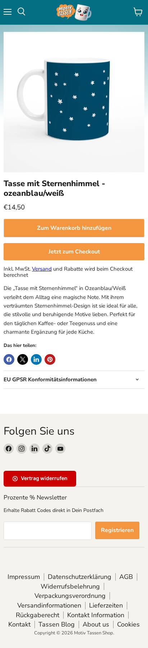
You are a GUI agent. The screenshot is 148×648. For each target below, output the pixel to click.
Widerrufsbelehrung (70, 586)
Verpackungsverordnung (70, 595)
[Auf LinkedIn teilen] (36, 359)
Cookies (128, 624)
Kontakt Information (95, 615)
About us (96, 624)
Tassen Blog (56, 624)
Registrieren (117, 530)
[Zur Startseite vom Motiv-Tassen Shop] (74, 12)
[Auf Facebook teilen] (9, 359)
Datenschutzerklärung (79, 576)
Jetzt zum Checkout (74, 252)
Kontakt (19, 624)
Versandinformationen (49, 605)
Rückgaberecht (37, 615)
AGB (126, 576)
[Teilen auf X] (22, 359)
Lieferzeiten (106, 605)
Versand (42, 268)
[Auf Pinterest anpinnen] (50, 359)
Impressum (24, 576)
